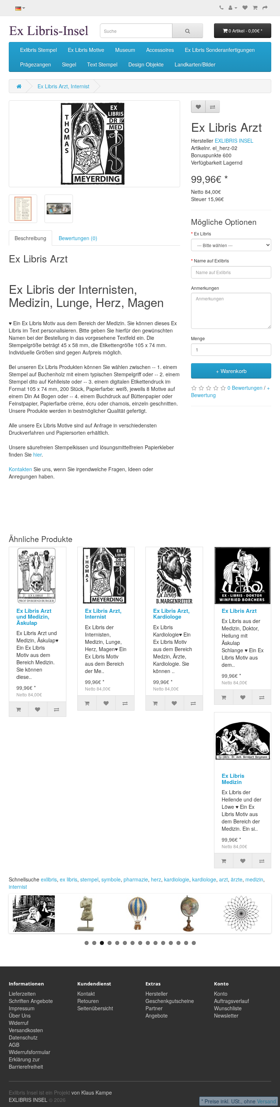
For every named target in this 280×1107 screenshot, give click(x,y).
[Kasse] (265, 7)
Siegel (69, 64)
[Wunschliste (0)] (245, 7)
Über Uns (20, 1015)
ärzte (236, 879)
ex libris (68, 879)
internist (18, 886)
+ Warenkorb (231, 370)
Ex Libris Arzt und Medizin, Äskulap (33, 617)
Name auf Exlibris (211, 260)
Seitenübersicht (95, 1008)
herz (156, 879)
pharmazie (136, 879)
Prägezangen (35, 64)
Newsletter (226, 1015)
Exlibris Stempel (38, 49)
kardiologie (176, 879)
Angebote (156, 1015)
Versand (266, 1101)
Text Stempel (102, 64)
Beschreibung (30, 238)
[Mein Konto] (233, 7)
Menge (198, 338)
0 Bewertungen (245, 387)
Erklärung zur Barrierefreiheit (26, 1063)
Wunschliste (228, 1008)
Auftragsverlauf (231, 1000)
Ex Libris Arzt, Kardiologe (171, 614)
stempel (89, 879)
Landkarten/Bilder (195, 64)
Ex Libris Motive (86, 49)
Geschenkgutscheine (169, 1000)
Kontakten (20, 469)
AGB (14, 1044)
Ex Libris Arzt (239, 611)
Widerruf (18, 1022)
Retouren (88, 1000)
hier (37, 454)
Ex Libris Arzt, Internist (63, 86)
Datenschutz (23, 1037)
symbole (111, 879)
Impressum (22, 1008)
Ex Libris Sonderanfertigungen (220, 49)
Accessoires (160, 49)
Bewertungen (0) (78, 238)
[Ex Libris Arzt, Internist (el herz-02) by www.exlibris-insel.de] (94, 143)
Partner (154, 1008)
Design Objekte (146, 64)
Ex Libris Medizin (233, 779)
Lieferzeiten (22, 993)
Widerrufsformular (29, 1052)
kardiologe (204, 879)
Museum (125, 49)
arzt (223, 879)
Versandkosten (26, 1030)
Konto (221, 993)
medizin (254, 879)
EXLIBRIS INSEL (234, 140)
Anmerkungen (205, 288)
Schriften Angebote (31, 1000)
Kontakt (86, 993)
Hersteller (156, 993)
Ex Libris (202, 233)
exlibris (49, 879)
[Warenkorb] (255, 7)
